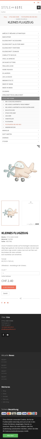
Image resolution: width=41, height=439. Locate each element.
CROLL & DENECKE (8, 59)
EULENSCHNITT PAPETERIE (11, 48)
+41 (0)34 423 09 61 (7, 327)
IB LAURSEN (6, 73)
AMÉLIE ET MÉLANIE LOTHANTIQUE (13, 33)
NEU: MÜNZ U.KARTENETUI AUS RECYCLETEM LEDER (19, 107)
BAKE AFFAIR (6, 37)
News (4, 394)
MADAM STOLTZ (7, 80)
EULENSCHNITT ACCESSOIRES (11, 40)
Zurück (5, 293)
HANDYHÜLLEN (9, 119)
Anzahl (3, 270)
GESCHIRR (8, 116)
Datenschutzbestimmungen (14, 431)
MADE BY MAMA (7, 84)
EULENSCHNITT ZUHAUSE (10, 51)
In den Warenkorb (8, 287)
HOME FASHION (7, 69)
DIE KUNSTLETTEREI (8, 62)
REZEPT (4, 361)
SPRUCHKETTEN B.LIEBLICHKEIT (12, 95)
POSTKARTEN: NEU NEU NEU (29, 17)
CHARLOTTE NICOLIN (9, 55)
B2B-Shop (5, 402)
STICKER (5, 141)
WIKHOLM (5, 130)
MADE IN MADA (7, 88)
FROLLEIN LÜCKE (7, 66)
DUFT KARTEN (7, 134)
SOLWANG (5, 91)
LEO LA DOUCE (7, 77)
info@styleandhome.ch (8, 329)
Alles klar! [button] (10, 435)
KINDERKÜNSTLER (10, 127)
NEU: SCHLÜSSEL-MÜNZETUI (13, 101)
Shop (5, 17)
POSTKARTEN (9, 121)
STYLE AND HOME (14, 17)
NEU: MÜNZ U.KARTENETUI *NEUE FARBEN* (17, 104)
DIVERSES (5, 138)
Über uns (5, 399)
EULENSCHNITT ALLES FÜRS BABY (13, 44)
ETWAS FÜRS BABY (10, 113)
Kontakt (5, 396)
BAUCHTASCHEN (10, 110)
